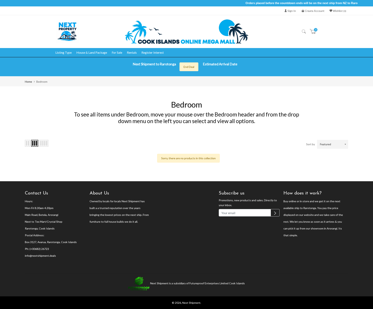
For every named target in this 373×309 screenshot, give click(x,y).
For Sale (117, 52)
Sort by (310, 144)
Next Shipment (191, 302)
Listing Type (63, 52)
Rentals (132, 52)
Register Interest (152, 52)
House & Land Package (91, 52)
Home (28, 81)
